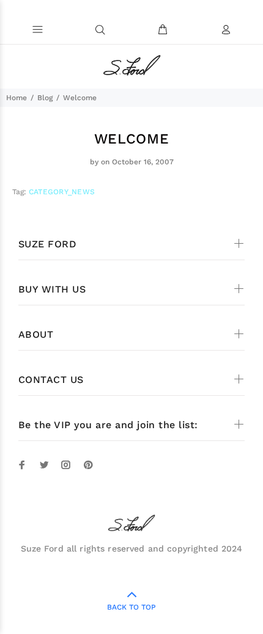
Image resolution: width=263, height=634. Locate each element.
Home (16, 97)
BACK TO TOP (131, 607)
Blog (45, 97)
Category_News (62, 192)
